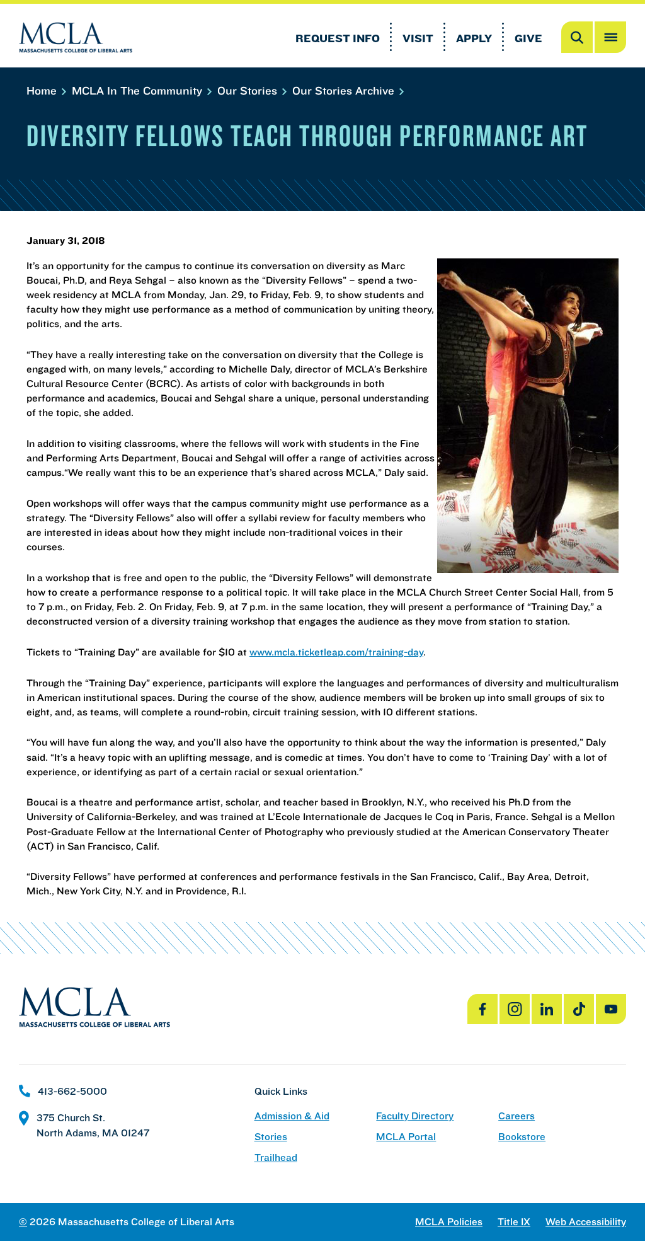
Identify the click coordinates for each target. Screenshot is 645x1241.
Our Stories (248, 90)
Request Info (337, 38)
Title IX (514, 1222)
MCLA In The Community (138, 90)
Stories (270, 1137)
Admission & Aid (291, 1116)
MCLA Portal (406, 1137)
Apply (474, 38)
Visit (417, 38)
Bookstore (521, 1137)
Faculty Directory (415, 1116)
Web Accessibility (585, 1222)
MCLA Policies (448, 1222)
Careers (516, 1116)
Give (528, 38)
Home (43, 90)
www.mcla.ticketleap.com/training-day (336, 651)
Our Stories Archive (344, 90)
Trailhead (275, 1157)
